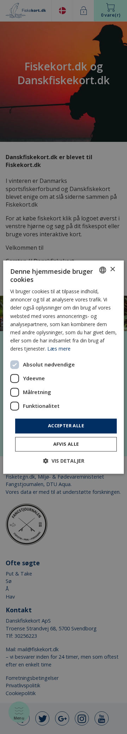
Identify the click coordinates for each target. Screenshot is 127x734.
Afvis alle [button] (66, 444)
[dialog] (63, 367)
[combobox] (102, 269)
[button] (63, 461)
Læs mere (59, 348)
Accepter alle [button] (66, 425)
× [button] (112, 269)
